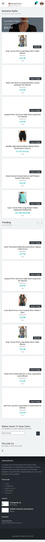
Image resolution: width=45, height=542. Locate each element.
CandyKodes (9, 486)
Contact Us (8, 493)
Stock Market (9, 491)
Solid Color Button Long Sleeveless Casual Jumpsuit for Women (22, 84)
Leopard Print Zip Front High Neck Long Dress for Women (22, 115)
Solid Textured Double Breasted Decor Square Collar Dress (22, 248)
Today (7, 484)
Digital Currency (10, 488)
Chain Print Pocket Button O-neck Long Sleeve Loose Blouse (22, 375)
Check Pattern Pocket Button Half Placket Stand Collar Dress (22, 177)
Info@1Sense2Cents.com (14, 523)
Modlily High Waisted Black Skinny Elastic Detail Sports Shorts (22, 147)
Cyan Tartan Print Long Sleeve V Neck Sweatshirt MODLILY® (22, 209)
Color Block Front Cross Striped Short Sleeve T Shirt (22, 311)
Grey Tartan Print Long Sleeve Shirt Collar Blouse (22, 52)
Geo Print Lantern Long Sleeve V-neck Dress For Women (22, 407)
